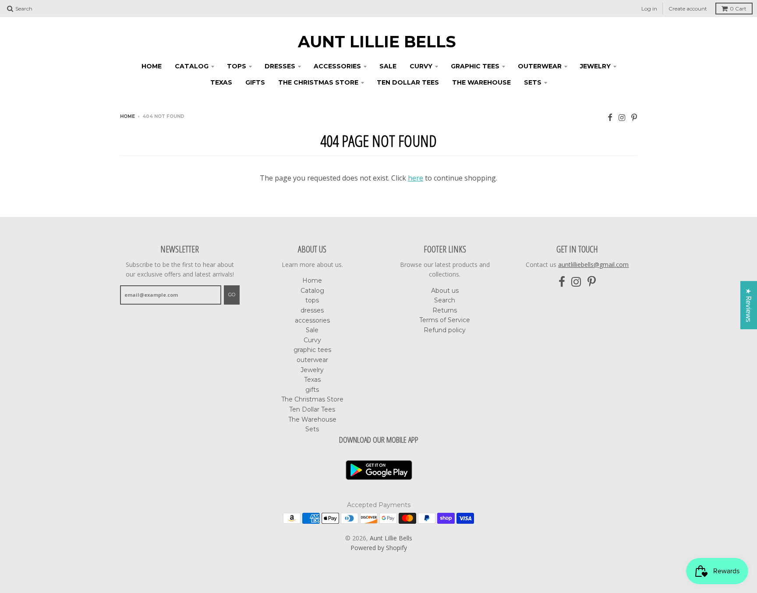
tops (236, 66)
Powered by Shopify (378, 547)
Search (444, 300)
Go (231, 294)
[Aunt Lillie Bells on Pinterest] (634, 117)
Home (151, 66)
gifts (255, 82)
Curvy (421, 66)
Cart (738, 8)
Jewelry (595, 66)
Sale (387, 66)
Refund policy (445, 330)
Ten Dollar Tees (408, 82)
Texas (221, 82)
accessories (337, 66)
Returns (444, 310)
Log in (649, 8)
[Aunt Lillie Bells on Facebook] (610, 117)
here (415, 178)
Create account (688, 8)
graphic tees (475, 66)
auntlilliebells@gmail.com (593, 264)
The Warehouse (481, 82)
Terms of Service (444, 320)
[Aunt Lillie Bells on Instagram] (622, 117)
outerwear (540, 66)
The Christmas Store (318, 82)
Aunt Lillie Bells (377, 42)
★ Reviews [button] (748, 305)
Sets (532, 82)
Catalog (192, 66)
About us (445, 291)
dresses (280, 66)
